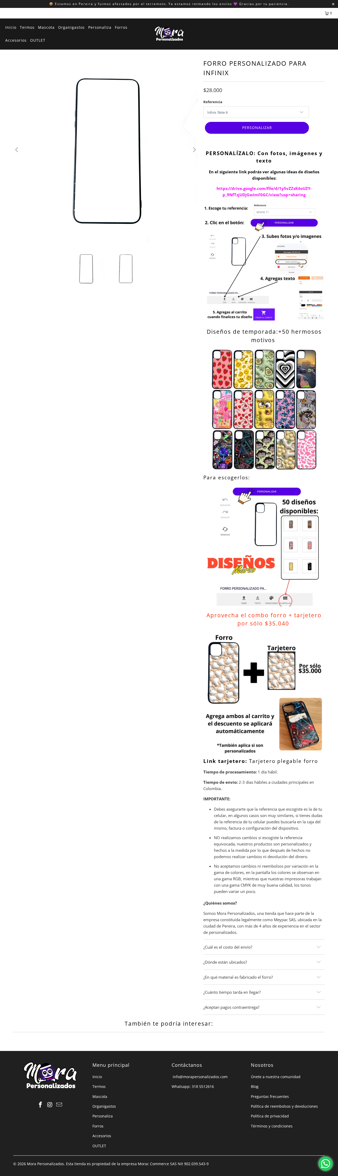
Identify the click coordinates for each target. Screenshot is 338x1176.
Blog (255, 1086)
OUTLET (99, 1145)
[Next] (194, 150)
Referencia (212, 101)
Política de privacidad (270, 1115)
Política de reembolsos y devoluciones (284, 1106)
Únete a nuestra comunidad (276, 1076)
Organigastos (104, 1106)
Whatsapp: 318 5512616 (193, 1086)
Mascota (99, 1096)
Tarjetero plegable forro (283, 761)
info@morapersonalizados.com (200, 1076)
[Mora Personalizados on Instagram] (50, 1105)
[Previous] (17, 150)
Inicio (97, 1076)
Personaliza (102, 1115)
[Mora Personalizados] (169, 34)
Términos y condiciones (272, 1126)
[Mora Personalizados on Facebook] (40, 1105)
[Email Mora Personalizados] (59, 1105)
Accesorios (101, 1135)
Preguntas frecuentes (270, 1096)
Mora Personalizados (45, 1163)
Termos (99, 1086)
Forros (98, 1126)
